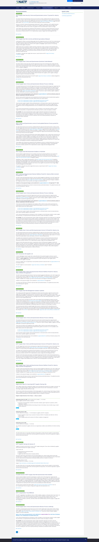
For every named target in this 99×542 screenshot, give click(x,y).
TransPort (70, 0)
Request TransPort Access (78, 0)
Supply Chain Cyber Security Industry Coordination (39, 347)
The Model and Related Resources (68, 13)
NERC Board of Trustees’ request (35, 300)
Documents (62, 7)
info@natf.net (31, 3)
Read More (19, 34)
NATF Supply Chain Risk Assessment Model (44, 159)
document (25, 309)
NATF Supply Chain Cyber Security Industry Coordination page (40, 277)
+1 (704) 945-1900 (34, 2)
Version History (26, 22)
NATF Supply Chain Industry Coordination (35, 179)
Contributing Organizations (67, 15)
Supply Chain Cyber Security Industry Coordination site (49, 309)
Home (17, 7)
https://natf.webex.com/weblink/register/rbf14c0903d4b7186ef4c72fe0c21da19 (34, 463)
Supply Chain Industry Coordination (46, 21)
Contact (69, 7)
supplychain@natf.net (43, 94)
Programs (38, 7)
